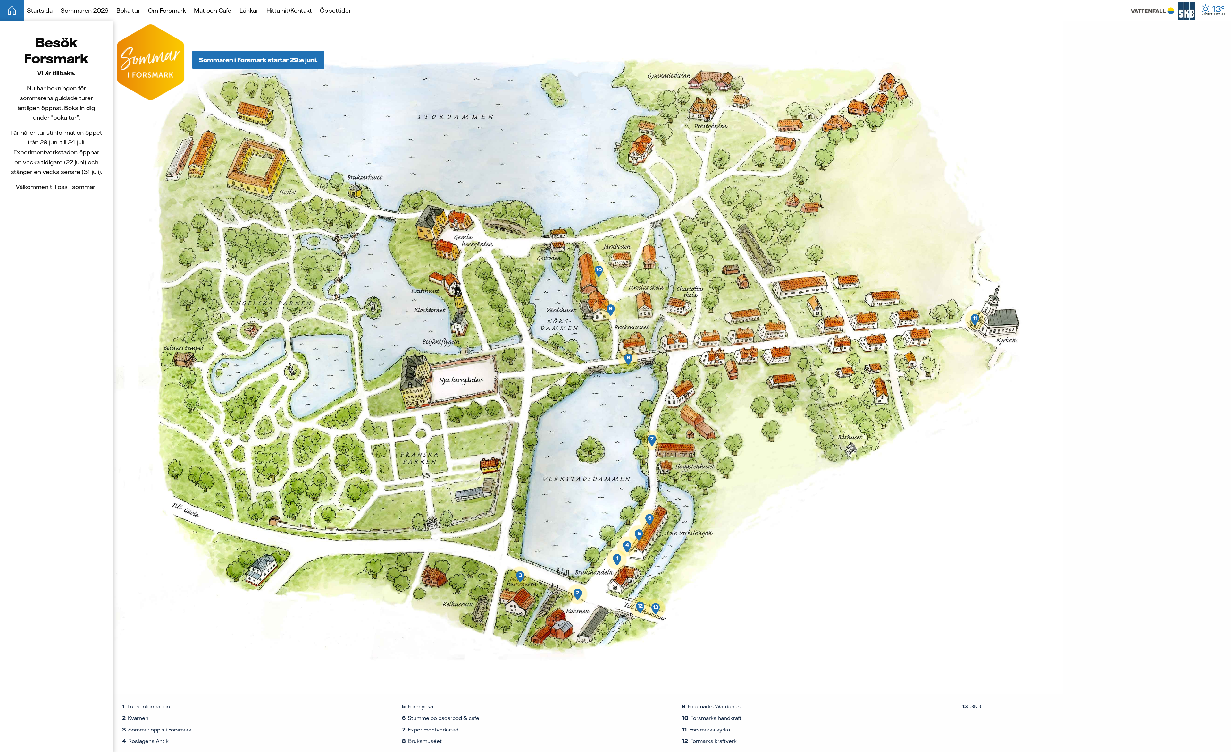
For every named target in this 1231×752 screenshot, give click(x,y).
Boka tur (128, 10)
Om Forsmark (167, 10)
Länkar (248, 10)
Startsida (40, 10)
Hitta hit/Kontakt (289, 10)
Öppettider (335, 10)
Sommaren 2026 (84, 10)
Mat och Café (212, 10)
